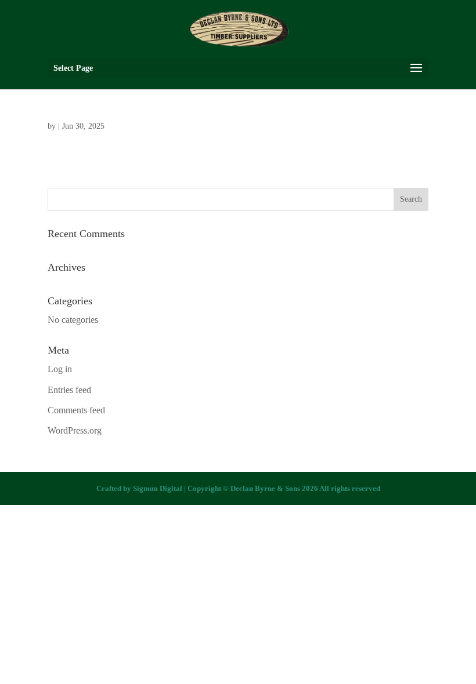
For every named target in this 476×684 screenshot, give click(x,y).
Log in (60, 369)
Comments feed (76, 410)
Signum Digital (157, 488)
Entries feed (69, 390)
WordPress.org (75, 430)
